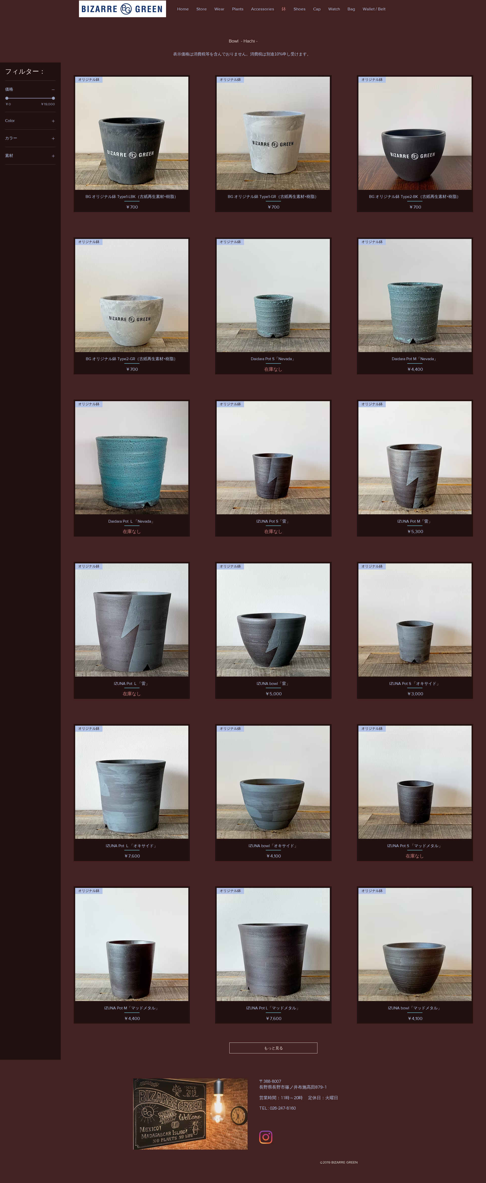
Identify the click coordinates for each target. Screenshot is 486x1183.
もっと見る (273, 1048)
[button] (202, 9)
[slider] (7, 98)
